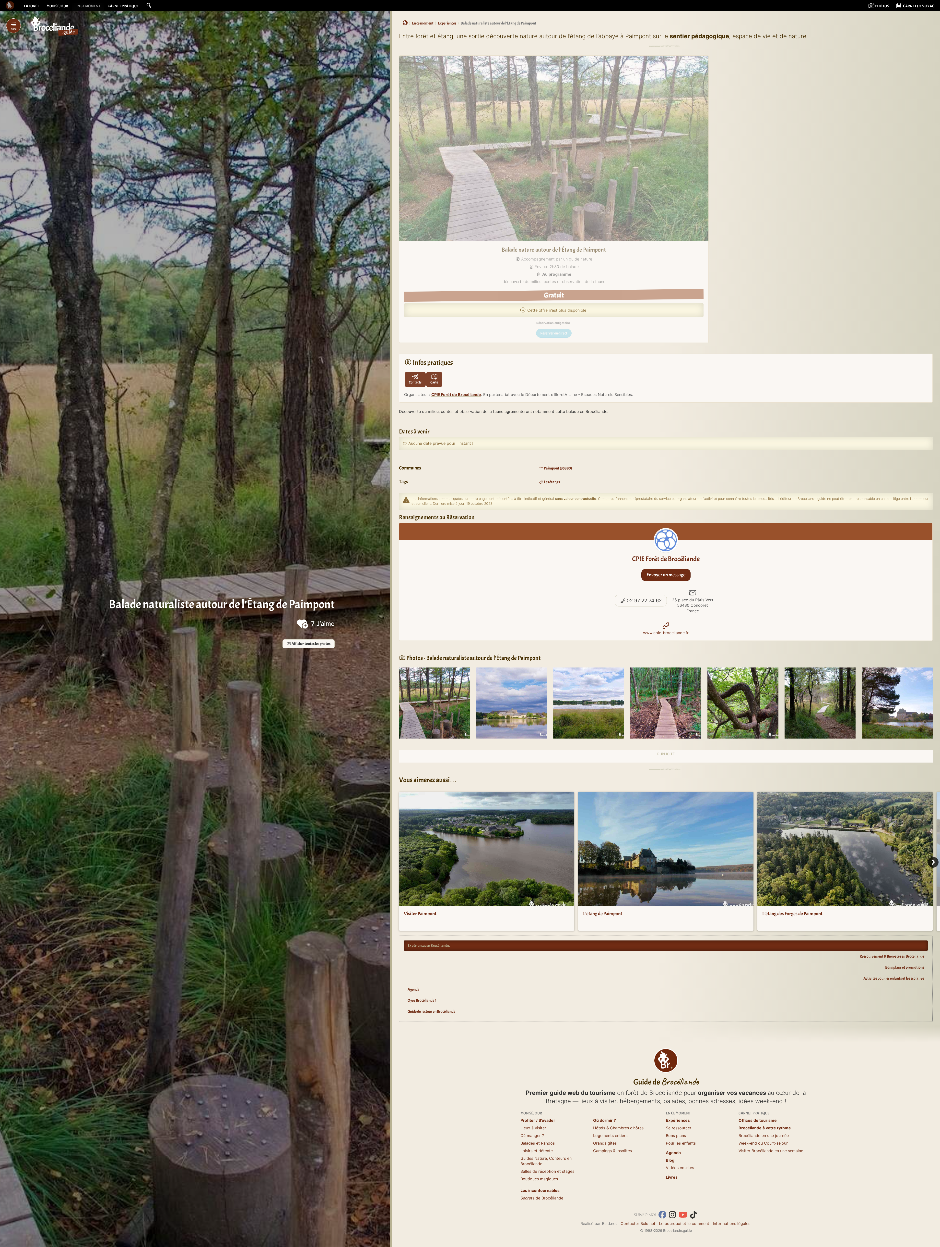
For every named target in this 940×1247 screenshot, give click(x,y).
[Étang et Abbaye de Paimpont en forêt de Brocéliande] (511, 702)
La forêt (31, 6)
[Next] (933, 862)
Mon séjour (57, 6)
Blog (670, 1160)
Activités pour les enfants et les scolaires (893, 978)
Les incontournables (540, 1190)
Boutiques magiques (539, 1178)
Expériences (678, 1120)
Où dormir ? (604, 1120)
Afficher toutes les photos (310, 643)
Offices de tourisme (758, 1120)
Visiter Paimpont (420, 914)
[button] (148, 5)
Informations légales (731, 1223)
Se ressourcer (678, 1127)
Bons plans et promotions (904, 967)
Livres (672, 1177)
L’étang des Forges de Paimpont (792, 914)
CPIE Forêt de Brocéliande (456, 394)
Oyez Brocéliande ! (422, 1000)
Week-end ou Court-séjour (763, 1143)
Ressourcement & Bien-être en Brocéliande (892, 956)
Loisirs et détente (536, 1150)
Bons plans (676, 1135)
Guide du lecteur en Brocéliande (431, 1011)
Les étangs (551, 482)
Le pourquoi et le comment (684, 1223)
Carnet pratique (123, 6)
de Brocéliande (541, 1198)
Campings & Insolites (612, 1150)
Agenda (414, 989)
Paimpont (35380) (557, 468)
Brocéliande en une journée (764, 1135)
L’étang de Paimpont (602, 914)
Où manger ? (532, 1135)
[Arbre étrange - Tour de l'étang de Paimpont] (742, 702)
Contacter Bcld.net (638, 1223)
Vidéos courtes (680, 1167)
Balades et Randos (537, 1143)
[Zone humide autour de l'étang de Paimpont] (665, 702)
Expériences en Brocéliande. (429, 945)
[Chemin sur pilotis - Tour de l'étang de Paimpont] (434, 702)
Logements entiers (610, 1135)
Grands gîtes (605, 1143)
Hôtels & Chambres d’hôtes (618, 1127)
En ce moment (87, 6)
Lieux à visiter (533, 1127)
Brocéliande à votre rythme (765, 1127)
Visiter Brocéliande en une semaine (771, 1150)
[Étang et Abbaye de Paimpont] (588, 702)
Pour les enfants (681, 1143)
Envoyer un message (665, 575)
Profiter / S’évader (537, 1120)
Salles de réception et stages (547, 1171)
